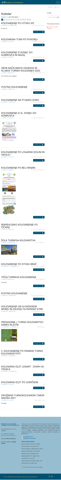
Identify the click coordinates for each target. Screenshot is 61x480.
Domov (51, 7)
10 (23, 19)
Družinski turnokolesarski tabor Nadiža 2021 (22, 397)
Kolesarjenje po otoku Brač (19, 264)
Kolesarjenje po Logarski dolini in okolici (23, 153)
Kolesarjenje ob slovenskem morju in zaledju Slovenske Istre (22, 308)
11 (25, 19)
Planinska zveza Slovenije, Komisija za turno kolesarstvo (22, 477)
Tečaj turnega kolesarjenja (18, 277)
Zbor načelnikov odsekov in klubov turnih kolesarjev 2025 (20, 69)
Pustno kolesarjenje (14, 87)
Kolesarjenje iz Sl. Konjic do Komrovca (18, 114)
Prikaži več (38, 31)
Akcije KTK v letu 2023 (29, 438)
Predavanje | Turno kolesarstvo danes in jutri (22, 323)
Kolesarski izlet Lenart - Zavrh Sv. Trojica (22, 368)
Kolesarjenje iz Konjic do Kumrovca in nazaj (16, 54)
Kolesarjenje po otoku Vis (17, 23)
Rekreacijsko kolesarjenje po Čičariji (19, 226)
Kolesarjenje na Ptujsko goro (20, 100)
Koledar (58, 7)
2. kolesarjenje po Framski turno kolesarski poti (22, 352)
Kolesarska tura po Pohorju (19, 39)
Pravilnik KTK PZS (28, 436)
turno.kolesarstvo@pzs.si (9, 435)
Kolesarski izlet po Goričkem (19, 382)
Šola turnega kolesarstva (18, 240)
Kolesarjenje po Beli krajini (18, 167)
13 (29, 19)
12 (27, 19)
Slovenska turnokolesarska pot (31, 467)
